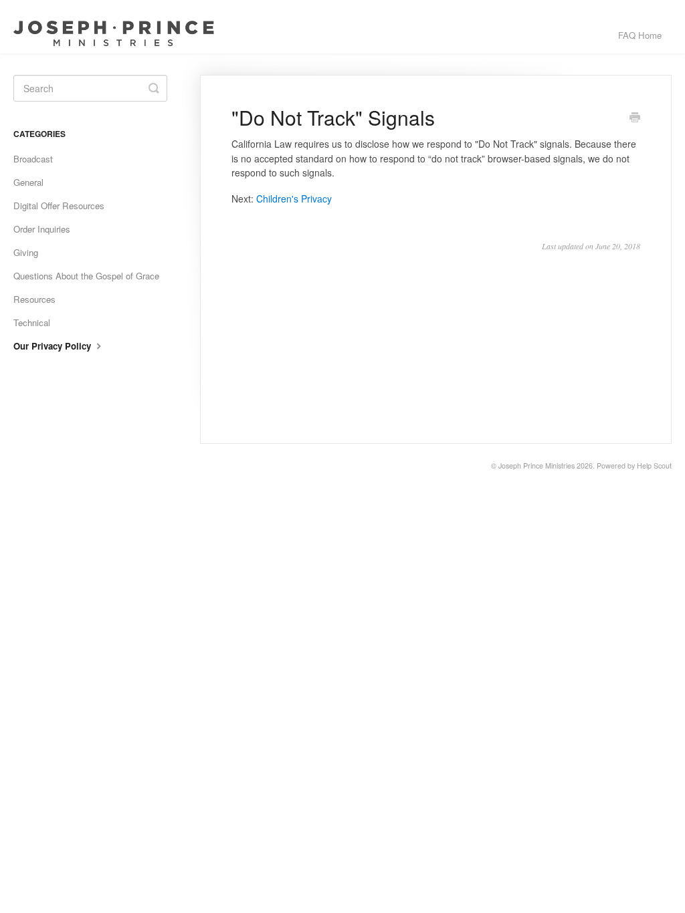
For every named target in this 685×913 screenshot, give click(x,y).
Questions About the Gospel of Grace (86, 275)
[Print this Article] (634, 118)
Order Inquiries (41, 229)
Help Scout (654, 466)
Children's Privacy (294, 198)
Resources (34, 299)
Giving (25, 252)
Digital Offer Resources (58, 205)
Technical (31, 322)
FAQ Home (640, 35)
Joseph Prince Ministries (536, 466)
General (28, 182)
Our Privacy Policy (53, 346)
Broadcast (33, 158)
